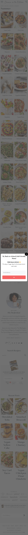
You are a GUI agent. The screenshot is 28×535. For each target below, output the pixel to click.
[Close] (26, 254)
